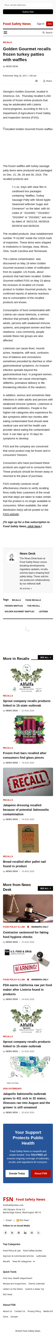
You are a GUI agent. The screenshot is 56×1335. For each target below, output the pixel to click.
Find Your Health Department (17, 1278)
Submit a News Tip (34, 1289)
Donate (14, 1316)
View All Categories (22, 1261)
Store (5, 1316)
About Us (7, 1311)
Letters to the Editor (13, 1289)
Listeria (43, 611)
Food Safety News (31, 1330)
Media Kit (48, 1311)
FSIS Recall (33, 605)
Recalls (7, 42)
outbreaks (41, 1256)
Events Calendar (37, 1283)
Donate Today (17, 1173)
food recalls (33, 600)
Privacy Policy (34, 1311)
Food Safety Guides (32, 1250)
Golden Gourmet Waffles (19, 611)
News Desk (12, 66)
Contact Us (19, 1311)
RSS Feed (7, 1294)
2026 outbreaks (12, 1088)
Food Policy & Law (14, 927)
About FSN (40, 1173)
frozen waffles (14, 605)
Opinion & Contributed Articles (18, 1256)
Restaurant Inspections (14, 1283)
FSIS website (11, 514)
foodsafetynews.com (13, 1205)
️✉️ (7, 1220)
